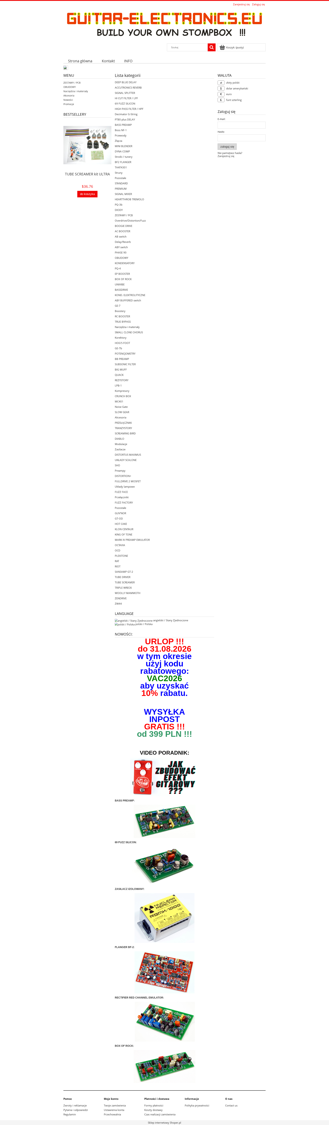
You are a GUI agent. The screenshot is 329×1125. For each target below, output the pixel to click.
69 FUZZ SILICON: (126, 842)
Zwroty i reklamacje (75, 1105)
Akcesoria (68, 95)
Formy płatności (153, 1105)
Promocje (68, 104)
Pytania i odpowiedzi (75, 1110)
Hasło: (221, 131)
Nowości (68, 99)
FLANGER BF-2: (125, 947)
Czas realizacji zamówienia (159, 1114)
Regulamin (69, 1114)
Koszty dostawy (153, 1110)
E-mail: (222, 119)
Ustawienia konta (114, 1110)
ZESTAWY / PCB (72, 82)
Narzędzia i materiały (75, 91)
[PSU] (164, 917)
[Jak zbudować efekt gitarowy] (164, 777)
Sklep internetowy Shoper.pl (164, 1122)
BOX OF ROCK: (124, 1045)
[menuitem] (80, 60)
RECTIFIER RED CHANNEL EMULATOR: (139, 997)
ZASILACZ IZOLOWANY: (129, 888)
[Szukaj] (212, 47)
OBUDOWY (69, 87)
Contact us (231, 1105)
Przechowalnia (112, 1114)
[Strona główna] (164, 24)
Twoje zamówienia (115, 1105)
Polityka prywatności (197, 1105)
